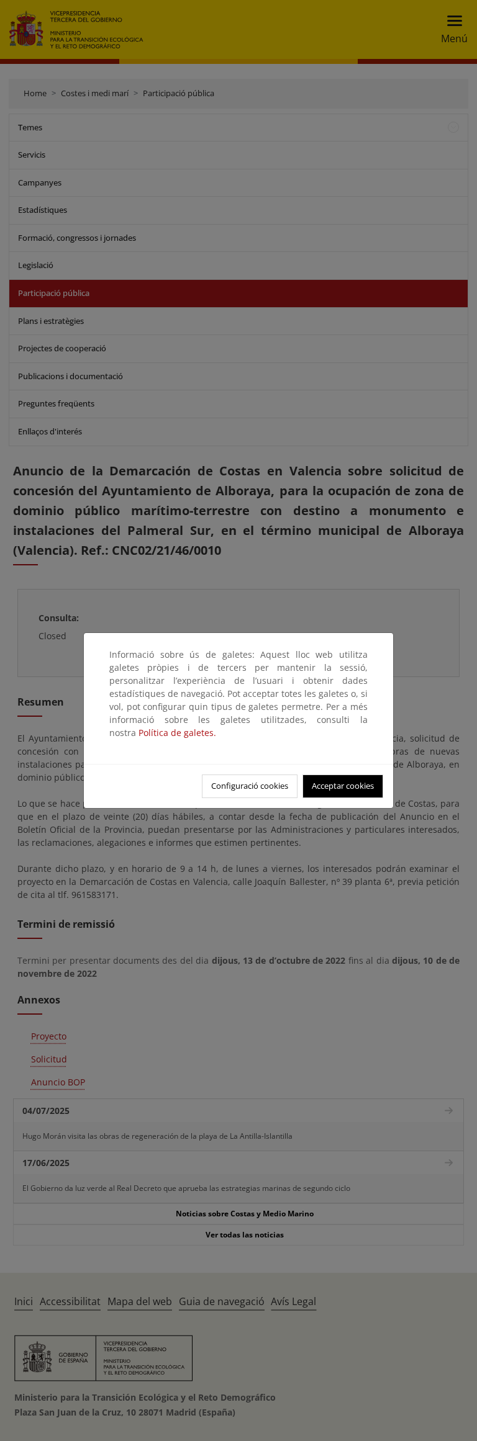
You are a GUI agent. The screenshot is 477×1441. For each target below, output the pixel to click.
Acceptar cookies (343, 785)
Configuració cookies (249, 785)
